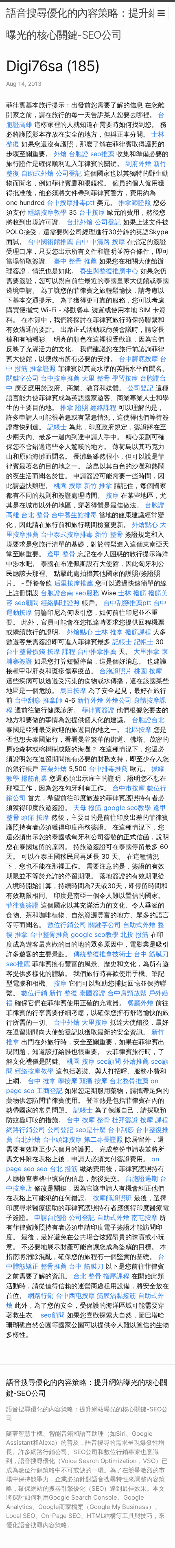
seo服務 (87, 593)
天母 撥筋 (87, 807)
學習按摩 (125, 378)
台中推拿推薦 (96, 651)
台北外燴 (80, 222)
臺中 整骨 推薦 (75, 261)
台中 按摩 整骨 (88, 1120)
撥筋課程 (138, 632)
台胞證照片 (115, 671)
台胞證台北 (148, 720)
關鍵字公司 (22, 378)
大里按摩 (95, 1022)
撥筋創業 (34, 778)
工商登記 (50, 1090)
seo (42, 1169)
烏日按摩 (73, 690)
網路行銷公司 (25, 1130)
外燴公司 (118, 700)
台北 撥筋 (64, 1169)
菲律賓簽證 (98, 710)
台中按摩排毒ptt (71, 202)
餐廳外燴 (140, 1003)
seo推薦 (102, 154)
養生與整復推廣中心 (109, 271)
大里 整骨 (96, 378)
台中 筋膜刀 (151, 954)
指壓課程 (116, 1276)
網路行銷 (41, 1295)
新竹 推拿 (98, 485)
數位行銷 (34, 993)
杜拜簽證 (125, 1120)
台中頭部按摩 (62, 1139)
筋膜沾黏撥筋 (116, 1295)
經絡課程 (103, 407)
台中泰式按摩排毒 (67, 534)
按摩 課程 (61, 651)
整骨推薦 (54, 1266)
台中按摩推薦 (60, 378)
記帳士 (57, 427)
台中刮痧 (28, 700)
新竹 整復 (63, 993)
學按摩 (67, 1081)
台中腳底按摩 (138, 359)
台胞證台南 (57, 593)
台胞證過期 (141, 1178)
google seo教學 (127, 807)
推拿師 (52, 700)
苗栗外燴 (54, 768)
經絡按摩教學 (47, 212)
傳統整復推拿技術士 (102, 954)
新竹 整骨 (109, 534)
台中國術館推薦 (50, 241)
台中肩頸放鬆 (127, 993)
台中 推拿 (42, 1081)
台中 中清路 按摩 (100, 241)
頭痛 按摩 (35, 817)
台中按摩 (92, 212)
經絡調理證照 (60, 603)
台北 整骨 (35, 515)
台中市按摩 (128, 788)
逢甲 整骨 (61, 554)
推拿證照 (43, 368)
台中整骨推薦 (49, 934)
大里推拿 (146, 651)
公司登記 (69, 173)
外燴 (60, 154)
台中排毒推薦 (108, 768)
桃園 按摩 (68, 485)
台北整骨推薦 (129, 1081)
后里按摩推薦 (73, 583)
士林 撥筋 (132, 593)
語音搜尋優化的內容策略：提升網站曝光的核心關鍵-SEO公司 (87, 24)
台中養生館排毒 (74, 515)
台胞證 (78, 154)
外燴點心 (145, 524)
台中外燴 (67, 1022)
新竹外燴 (90, 700)
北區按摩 (138, 729)
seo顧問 (27, 603)
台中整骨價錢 (25, 651)
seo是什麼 (90, 1130)
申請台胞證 (50, 1217)
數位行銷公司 (66, 925)
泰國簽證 (92, 993)
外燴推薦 (136, 1061)
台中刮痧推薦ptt (127, 603)
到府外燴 (138, 163)
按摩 (112, 495)
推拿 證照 (74, 407)
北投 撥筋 (134, 934)
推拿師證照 (134, 202)
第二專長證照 (103, 1139)
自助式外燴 (37, 173)
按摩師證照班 (112, 1198)
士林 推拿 (109, 632)
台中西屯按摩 (75, 1295)
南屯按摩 (144, 1217)
